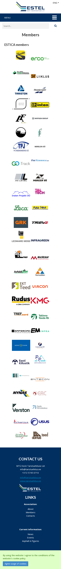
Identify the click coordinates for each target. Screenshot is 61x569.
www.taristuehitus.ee (30, 480)
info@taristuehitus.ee (30, 477)
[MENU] (54, 17)
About (30, 509)
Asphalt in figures (30, 541)
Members (30, 512)
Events (30, 537)
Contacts (30, 515)
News (30, 534)
